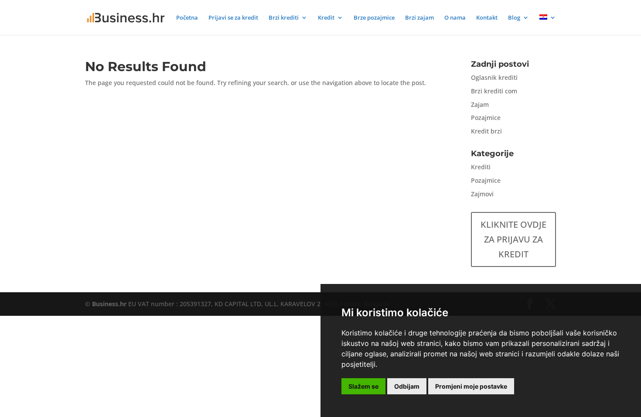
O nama (455, 17)
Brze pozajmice (374, 17)
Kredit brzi (486, 131)
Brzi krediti (284, 17)
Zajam (480, 104)
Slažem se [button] (363, 386)
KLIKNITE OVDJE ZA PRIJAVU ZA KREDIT (513, 239)
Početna (187, 17)
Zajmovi (482, 194)
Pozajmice (486, 117)
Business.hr (109, 304)
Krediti (481, 167)
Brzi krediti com (494, 91)
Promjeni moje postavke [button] (471, 386)
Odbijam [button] (406, 386)
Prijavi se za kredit (233, 17)
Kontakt (487, 17)
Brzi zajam (419, 17)
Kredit (326, 17)
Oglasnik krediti (494, 77)
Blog (514, 17)
